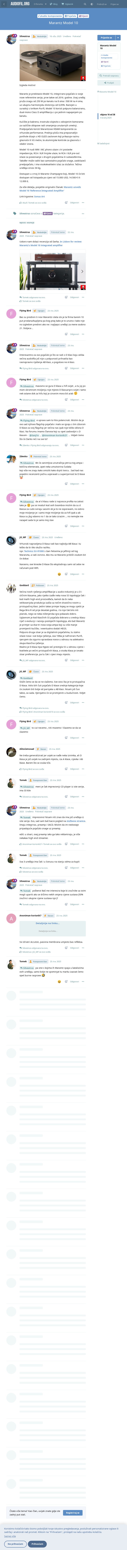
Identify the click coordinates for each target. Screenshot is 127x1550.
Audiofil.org (20, 4)
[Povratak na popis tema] (4, 4)
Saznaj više (10, 1536)
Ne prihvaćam (15, 1543)
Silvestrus (28, 386)
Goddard (28, 678)
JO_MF (26, 728)
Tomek (27, 817)
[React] (65, 203)
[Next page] (82, 271)
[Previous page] (23, 271)
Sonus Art (39, 196)
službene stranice (76, 821)
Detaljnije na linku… (48, 923)
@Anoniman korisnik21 (54, 435)
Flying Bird (29, 420)
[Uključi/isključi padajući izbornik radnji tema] (118, 37)
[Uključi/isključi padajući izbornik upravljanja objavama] (83, 202)
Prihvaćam (37, 1543)
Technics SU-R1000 (34, 551)
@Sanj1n (34, 435)
